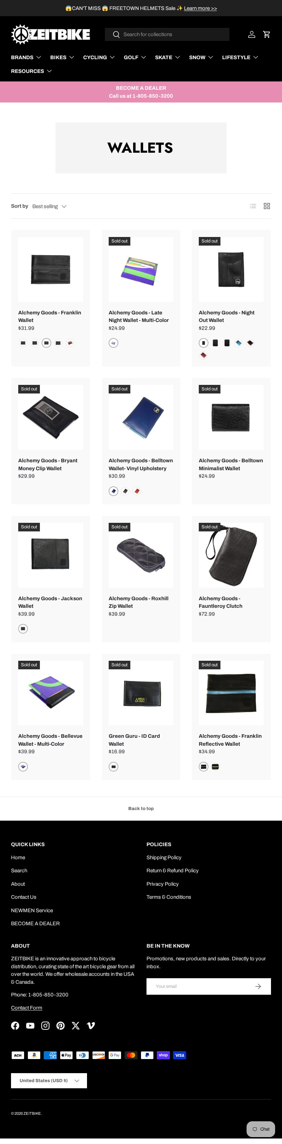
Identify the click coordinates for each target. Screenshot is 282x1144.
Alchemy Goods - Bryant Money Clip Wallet (47, 464)
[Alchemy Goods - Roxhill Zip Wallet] (141, 555)
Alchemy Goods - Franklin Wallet (49, 316)
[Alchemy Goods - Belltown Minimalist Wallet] (231, 417)
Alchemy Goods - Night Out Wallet (226, 316)
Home (18, 857)
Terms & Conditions (169, 897)
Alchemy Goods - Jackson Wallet (50, 602)
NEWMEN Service (32, 910)
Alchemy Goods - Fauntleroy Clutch (220, 602)
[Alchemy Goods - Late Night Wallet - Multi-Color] (141, 269)
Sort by (19, 206)
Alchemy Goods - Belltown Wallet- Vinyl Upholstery (141, 464)
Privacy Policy (163, 884)
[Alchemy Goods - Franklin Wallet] (50, 269)
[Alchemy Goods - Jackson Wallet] (50, 555)
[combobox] (167, 34)
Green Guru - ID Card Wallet (134, 740)
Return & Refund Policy (173, 870)
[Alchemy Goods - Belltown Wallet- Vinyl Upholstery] (141, 417)
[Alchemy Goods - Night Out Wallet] (231, 269)
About (18, 884)
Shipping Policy (164, 857)
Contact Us (23, 897)
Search (19, 870)
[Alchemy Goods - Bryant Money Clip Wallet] (50, 417)
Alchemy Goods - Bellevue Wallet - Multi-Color (50, 740)
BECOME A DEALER (35, 923)
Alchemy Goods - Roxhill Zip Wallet (139, 602)
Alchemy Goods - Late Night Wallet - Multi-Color (139, 316)
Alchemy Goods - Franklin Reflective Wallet (230, 740)
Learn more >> (200, 8)
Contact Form (26, 1008)
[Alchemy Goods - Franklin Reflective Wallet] (231, 693)
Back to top (141, 808)
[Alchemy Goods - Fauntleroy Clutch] (231, 555)
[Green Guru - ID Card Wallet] (141, 693)
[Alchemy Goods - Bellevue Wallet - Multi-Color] (50, 693)
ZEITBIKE (32, 1113)
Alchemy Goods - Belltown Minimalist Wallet (231, 464)
